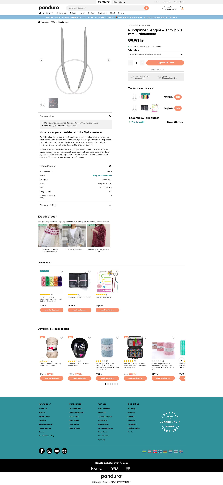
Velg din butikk (137, 122)
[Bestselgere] (145, 100)
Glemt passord (74, 420)
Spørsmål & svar (179, 2)
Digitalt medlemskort (76, 412)
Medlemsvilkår (74, 424)
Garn (54, 22)
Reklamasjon (132, 424)
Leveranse (131, 412)
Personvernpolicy (45, 428)
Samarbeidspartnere (105, 428)
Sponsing (101, 440)
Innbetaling (131, 409)
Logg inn (169, 7)
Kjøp (178, 97)
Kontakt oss (167, 2)
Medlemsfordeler (74, 428)
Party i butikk (103, 432)
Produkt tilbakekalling (46, 436)
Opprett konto (171, 9)
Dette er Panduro (104, 409)
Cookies (41, 432)
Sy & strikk (46, 22)
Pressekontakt (103, 436)
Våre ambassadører (105, 416)
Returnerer (131, 420)
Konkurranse (102, 420)
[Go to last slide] (41, 60)
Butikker (157, 2)
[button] (46, 13)
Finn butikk (42, 412)
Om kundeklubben (75, 409)
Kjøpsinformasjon (133, 428)
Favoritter (42, 420)
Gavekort (131, 432)
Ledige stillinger (103, 424)
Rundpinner (63, 22)
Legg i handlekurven (165, 63)
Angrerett (131, 416)
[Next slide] (108, 60)
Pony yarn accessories (102, 175)
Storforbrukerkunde (45, 424)
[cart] (181, 8)
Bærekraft (102, 412)
